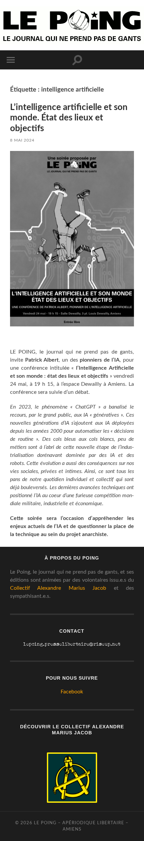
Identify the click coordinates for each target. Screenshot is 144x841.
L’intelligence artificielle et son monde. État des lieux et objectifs (69, 118)
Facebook (72, 691)
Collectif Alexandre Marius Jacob (58, 588)
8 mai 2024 (22, 140)
